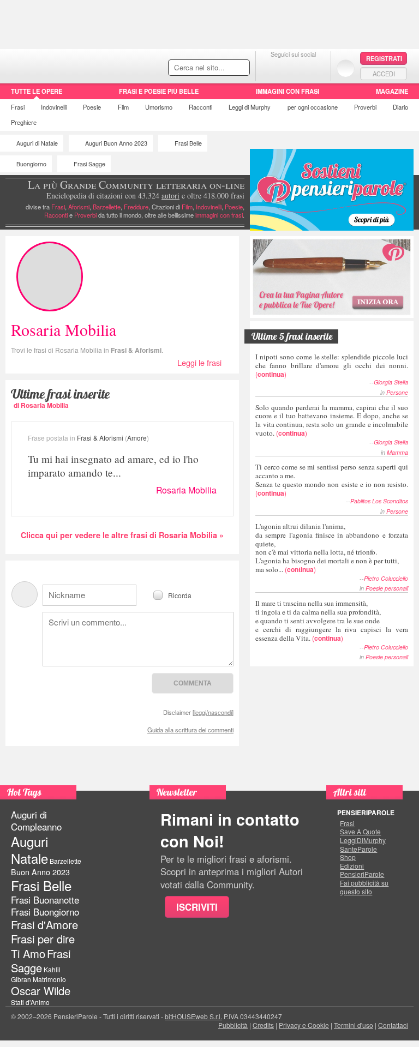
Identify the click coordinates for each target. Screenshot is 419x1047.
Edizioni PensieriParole (362, 870)
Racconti (200, 107)
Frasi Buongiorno (45, 911)
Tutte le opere (36, 91)
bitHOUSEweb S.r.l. (193, 1016)
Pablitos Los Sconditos (379, 501)
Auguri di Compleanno (36, 820)
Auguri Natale (29, 850)
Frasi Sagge (89, 164)
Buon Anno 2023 (40, 872)
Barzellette (107, 206)
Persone (397, 392)
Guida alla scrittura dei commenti (190, 729)
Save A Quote (360, 831)
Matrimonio (49, 979)
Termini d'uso (353, 1025)
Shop (348, 857)
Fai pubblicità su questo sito (364, 886)
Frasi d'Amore (44, 924)
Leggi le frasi (199, 362)
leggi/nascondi (213, 712)
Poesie (92, 107)
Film (123, 107)
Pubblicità (233, 1025)
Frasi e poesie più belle (159, 91)
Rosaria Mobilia (186, 490)
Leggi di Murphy (250, 107)
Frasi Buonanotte (45, 899)
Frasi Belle (188, 143)
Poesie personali (387, 588)
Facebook (271, 67)
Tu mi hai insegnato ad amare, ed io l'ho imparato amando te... (113, 465)
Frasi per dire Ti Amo (43, 946)
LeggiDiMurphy (363, 840)
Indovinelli (54, 107)
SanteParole (358, 849)
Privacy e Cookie (304, 1025)
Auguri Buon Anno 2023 (116, 143)
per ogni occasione (313, 107)
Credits (263, 1025)
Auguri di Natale (37, 143)
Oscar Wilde (40, 990)
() (331, 365)
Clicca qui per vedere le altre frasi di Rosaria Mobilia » (122, 534)
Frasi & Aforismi (136, 350)
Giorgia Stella (391, 382)
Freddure (136, 206)
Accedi (384, 73)
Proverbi (365, 107)
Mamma (397, 452)
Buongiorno (31, 164)
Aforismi (78, 206)
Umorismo (158, 107)
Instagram (315, 67)
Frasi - (75, 65)
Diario (400, 107)
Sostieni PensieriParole (332, 190)
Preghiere (24, 122)
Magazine (392, 91)
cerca (218, 68)
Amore (137, 437)
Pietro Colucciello (386, 578)
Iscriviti (197, 906)
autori (170, 195)
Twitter (293, 67)
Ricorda (179, 595)
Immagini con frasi (287, 91)
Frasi (18, 107)
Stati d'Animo (30, 1002)
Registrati (384, 58)
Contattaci (393, 1025)
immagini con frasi (219, 214)
